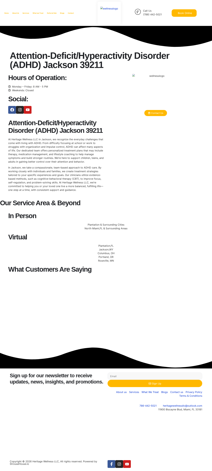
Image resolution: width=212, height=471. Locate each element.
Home (6, 13)
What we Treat (38, 13)
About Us (15, 13)
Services (26, 13)
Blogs (62, 13)
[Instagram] (20, 110)
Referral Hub (51, 13)
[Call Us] (138, 12)
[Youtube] (28, 110)
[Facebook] (12, 110)
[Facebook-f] (111, 464)
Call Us (147, 10)
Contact (71, 13)
